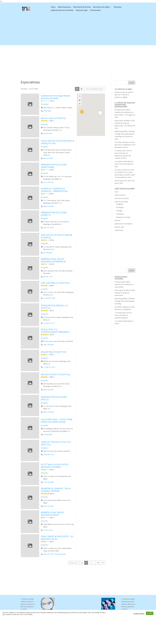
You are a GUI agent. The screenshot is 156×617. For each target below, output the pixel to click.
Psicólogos (44, 104)
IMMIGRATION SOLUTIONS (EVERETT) (54, 213)
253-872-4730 (48, 530)
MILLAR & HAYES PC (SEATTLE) (55, 374)
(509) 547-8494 (48, 412)
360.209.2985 (47, 434)
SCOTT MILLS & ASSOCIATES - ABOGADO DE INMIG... (55, 465)
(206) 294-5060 (48, 206)
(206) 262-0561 (48, 390)
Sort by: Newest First (94, 89)
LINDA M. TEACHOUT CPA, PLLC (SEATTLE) (56, 443)
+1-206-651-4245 (49, 298)
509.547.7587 (47, 133)
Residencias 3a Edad (123, 217)
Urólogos (119, 211)
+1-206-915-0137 (49, 323)
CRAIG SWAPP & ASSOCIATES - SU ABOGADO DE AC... (57, 537)
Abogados (44, 124)
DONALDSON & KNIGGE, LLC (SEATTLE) (54, 306)
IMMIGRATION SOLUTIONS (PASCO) (54, 398)
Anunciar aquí (81, 10)
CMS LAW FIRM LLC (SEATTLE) (55, 282)
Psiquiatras (120, 214)
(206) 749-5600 (48, 345)
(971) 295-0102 (48, 182)
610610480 (47, 111)
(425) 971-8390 (48, 228)
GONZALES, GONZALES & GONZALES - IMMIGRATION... (55, 190)
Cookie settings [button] (138, 613)
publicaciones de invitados (62, 10)
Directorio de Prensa (82, 7)
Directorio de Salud (101, 7)
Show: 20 (72, 563)
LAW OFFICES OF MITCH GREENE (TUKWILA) (56, 236)
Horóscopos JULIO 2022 (123, 181)
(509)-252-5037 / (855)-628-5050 (54, 554)
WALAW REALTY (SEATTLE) (53, 351)
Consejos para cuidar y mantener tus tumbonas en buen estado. (124, 112)
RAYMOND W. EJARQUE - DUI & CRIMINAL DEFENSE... (55, 489)
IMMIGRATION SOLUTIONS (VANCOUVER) (54, 166)
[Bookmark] (23, 113)
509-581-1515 (48, 277)
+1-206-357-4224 (49, 367)
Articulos (117, 7)
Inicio (53, 7)
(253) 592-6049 (48, 506)
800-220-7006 (48, 158)
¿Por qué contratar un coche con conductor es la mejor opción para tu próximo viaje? (125, 172)
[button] (81, 111)
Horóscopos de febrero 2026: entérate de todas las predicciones (125, 123)
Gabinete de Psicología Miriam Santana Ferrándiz (55, 97)
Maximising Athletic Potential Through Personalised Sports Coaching (125, 133)
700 (97, 563)
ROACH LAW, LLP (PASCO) (53, 118)
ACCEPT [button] (149, 613)
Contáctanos (95, 10)
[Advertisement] (78, 30)
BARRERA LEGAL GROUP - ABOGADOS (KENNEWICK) (53, 260)
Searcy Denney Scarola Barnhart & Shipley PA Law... (57, 142)
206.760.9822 (47, 253)
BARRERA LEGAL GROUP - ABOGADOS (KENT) (53, 513)
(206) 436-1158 (48, 455)
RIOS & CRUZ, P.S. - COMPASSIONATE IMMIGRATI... (56, 330)
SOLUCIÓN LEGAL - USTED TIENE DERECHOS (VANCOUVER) (56, 420)
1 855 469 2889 (48, 482)
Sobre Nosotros (64, 7)
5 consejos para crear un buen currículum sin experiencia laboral (123, 153)
